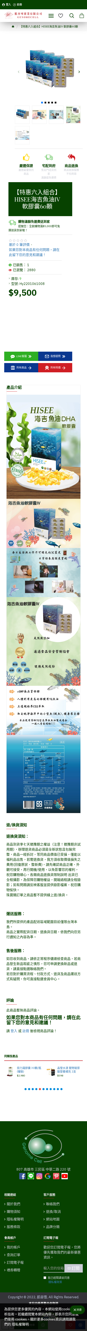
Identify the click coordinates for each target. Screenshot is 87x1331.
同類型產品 (11, 1056)
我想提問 (55, 356)
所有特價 (55, 367)
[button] (18, 71)
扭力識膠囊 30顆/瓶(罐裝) (29, 1069)
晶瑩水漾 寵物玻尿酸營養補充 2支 (68, 1069)
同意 (79, 1309)
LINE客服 (21, 356)
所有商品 (21, 367)
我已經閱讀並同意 (59, 1280)
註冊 (25, 1031)
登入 (14, 1031)
